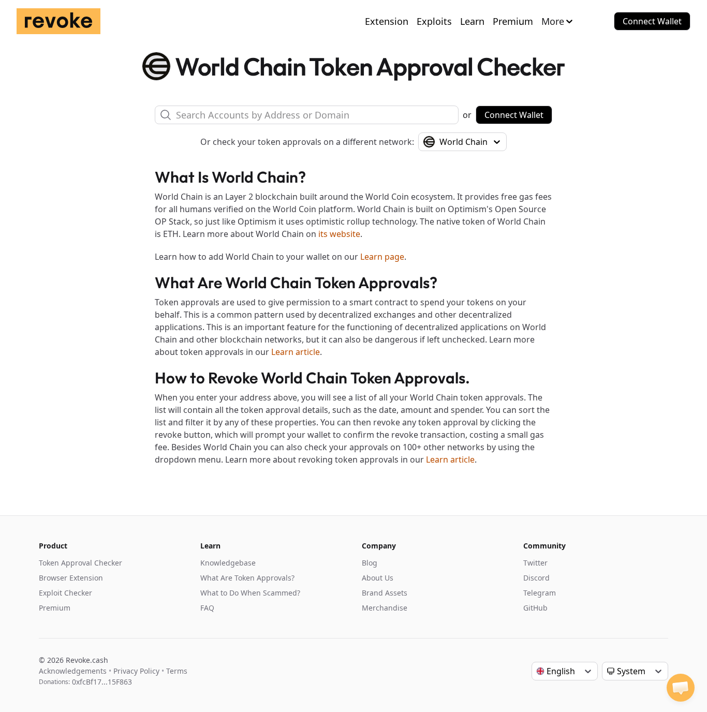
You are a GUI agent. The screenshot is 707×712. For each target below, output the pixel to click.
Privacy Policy (136, 671)
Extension (386, 21)
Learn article (295, 352)
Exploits (434, 21)
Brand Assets (384, 593)
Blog (369, 563)
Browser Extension (71, 578)
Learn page (382, 256)
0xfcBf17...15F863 (102, 682)
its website (339, 234)
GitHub (535, 608)
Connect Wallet (652, 21)
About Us (377, 578)
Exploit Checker (65, 593)
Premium (513, 21)
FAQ (207, 608)
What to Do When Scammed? (250, 593)
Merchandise (384, 608)
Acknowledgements (73, 671)
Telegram (539, 593)
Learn (472, 21)
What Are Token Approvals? (247, 578)
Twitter (535, 563)
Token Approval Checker (80, 563)
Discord (536, 578)
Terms (176, 671)
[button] (681, 688)
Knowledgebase (228, 563)
